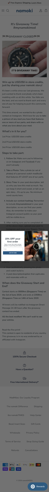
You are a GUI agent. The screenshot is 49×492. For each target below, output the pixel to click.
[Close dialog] (46, 232)
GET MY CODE (13, 252)
